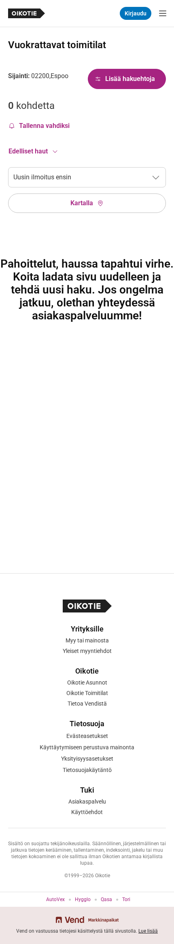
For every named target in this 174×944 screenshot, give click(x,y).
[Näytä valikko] (163, 13)
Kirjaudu (135, 13)
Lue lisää (148, 931)
